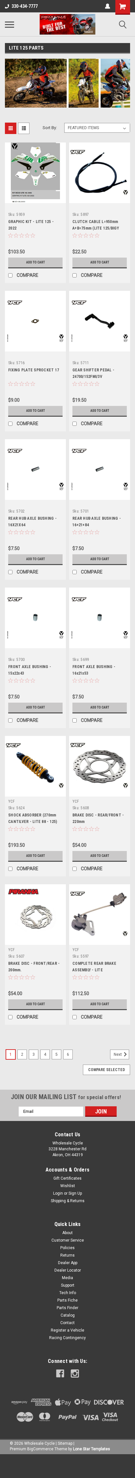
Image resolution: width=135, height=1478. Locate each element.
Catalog (68, 1315)
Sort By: (50, 127)
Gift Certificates (67, 1178)
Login (58, 1193)
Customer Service (67, 1240)
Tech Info (67, 1293)
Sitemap (65, 1443)
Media (67, 1278)
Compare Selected (106, 1069)
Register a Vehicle (67, 1330)
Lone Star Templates (91, 1449)
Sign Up (75, 1193)
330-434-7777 (24, 6)
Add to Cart (35, 262)
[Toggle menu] (9, 24)
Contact (67, 1323)
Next (118, 1054)
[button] (67, 1466)
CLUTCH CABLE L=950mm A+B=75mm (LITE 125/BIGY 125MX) (95, 228)
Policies (67, 1248)
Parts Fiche (67, 1300)
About (67, 1233)
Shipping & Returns (68, 1201)
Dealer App (67, 1263)
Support (67, 1285)
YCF (11, 801)
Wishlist (67, 1186)
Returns (67, 1255)
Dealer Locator (67, 1270)
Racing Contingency (67, 1338)
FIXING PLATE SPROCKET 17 (33, 370)
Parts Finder (67, 1308)
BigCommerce (40, 1449)
